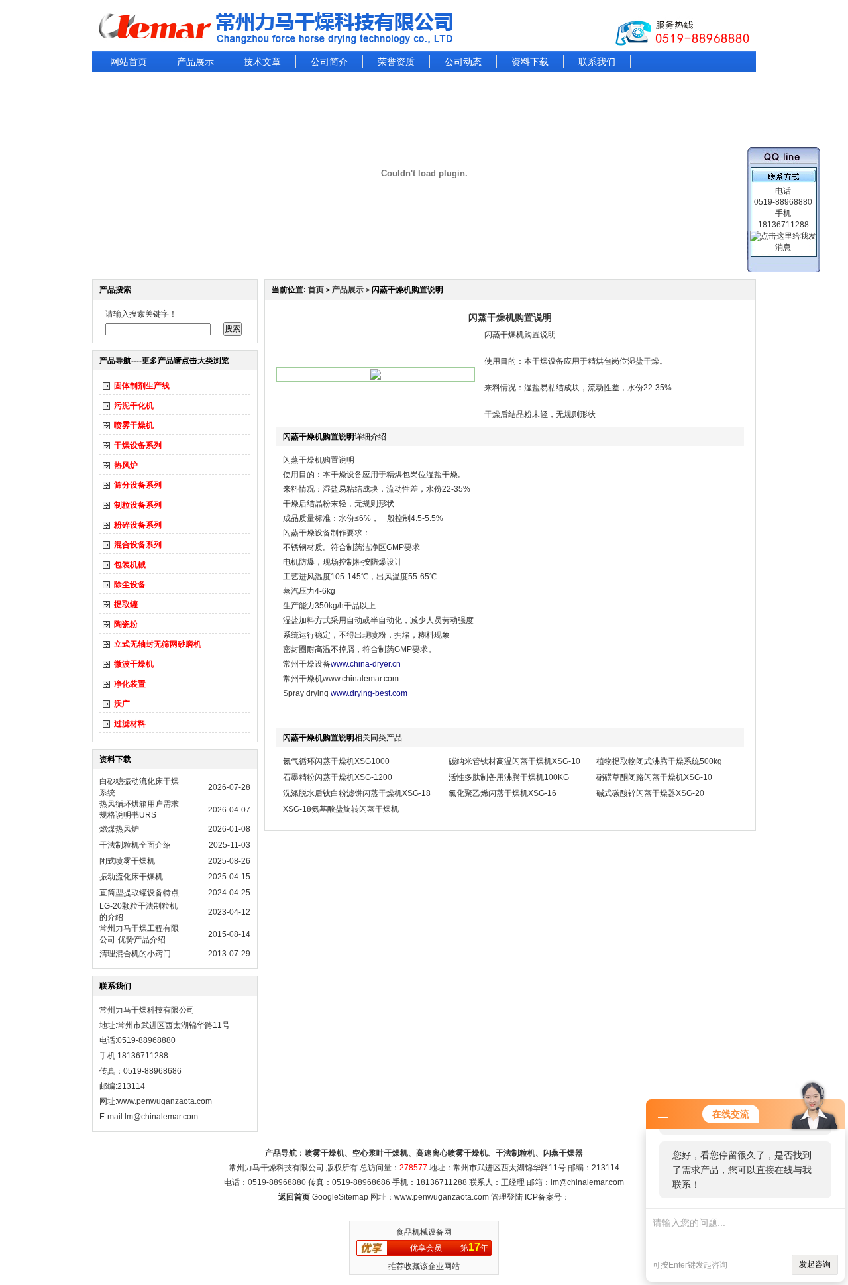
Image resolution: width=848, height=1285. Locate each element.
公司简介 (329, 61)
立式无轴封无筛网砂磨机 (157, 644)
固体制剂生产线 (142, 385)
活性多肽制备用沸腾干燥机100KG (509, 777)
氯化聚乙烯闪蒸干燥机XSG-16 (502, 793)
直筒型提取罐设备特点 (139, 892)
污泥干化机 (134, 405)
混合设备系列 (138, 544)
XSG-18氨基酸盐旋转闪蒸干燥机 (341, 809)
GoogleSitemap (340, 1196)
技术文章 (262, 61)
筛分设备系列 (138, 485)
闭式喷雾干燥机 (127, 861)
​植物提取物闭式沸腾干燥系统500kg (659, 761)
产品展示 (195, 61)
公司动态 (463, 61)
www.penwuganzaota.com (164, 1101)
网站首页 (128, 61)
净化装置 (130, 684)
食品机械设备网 (424, 1232)
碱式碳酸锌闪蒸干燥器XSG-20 (650, 793)
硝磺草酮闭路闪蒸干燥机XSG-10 (654, 777)
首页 (316, 289)
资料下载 (530, 61)
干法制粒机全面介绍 (135, 845)
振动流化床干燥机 (131, 876)
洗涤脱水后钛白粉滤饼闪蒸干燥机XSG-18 (357, 793)
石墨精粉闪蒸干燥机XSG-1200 (337, 777)
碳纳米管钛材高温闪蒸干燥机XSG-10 (514, 761)
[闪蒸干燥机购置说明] (375, 377)
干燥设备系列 (138, 445)
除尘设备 (130, 584)
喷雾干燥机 (134, 425)
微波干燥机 (134, 664)
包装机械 (130, 564)
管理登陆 (507, 1196)
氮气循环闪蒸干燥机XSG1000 (336, 761)
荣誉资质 (396, 61)
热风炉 (126, 465)
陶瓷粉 (126, 624)
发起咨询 (815, 1264)
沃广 (122, 703)
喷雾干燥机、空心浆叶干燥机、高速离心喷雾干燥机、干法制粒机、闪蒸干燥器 (444, 1153)
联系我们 (596, 61)
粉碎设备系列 (138, 525)
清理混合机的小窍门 (135, 953)
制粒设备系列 (138, 505)
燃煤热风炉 (119, 829)
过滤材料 (130, 723)
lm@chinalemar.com (587, 1182)
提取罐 (126, 604)
